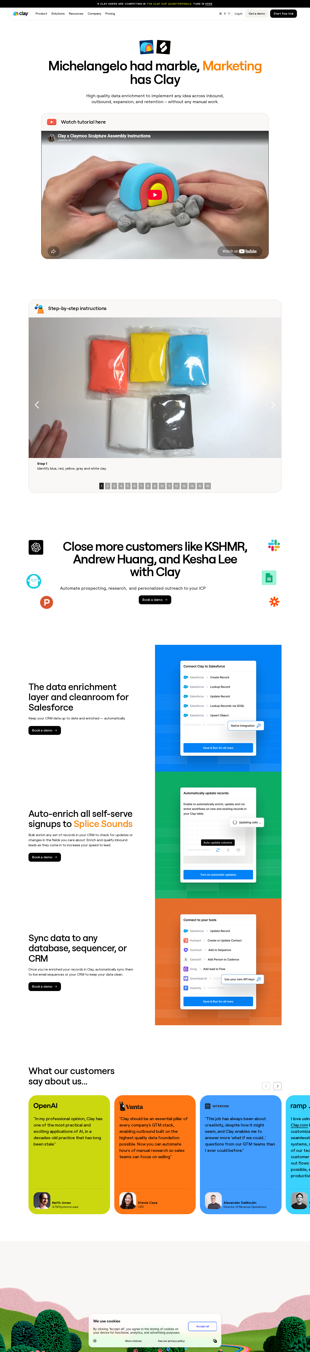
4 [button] (121, 486)
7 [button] (141, 486)
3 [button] (114, 486)
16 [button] (207, 486)
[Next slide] (278, 1086)
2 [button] (108, 486)
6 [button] (134, 486)
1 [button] (101, 486)
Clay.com (299, 1125)
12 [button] (176, 486)
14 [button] (192, 486)
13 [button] (184, 486)
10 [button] (162, 486)
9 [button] (155, 486)
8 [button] (148, 486)
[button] (37, 405)
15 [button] (199, 486)
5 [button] (128, 486)
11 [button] (169, 486)
